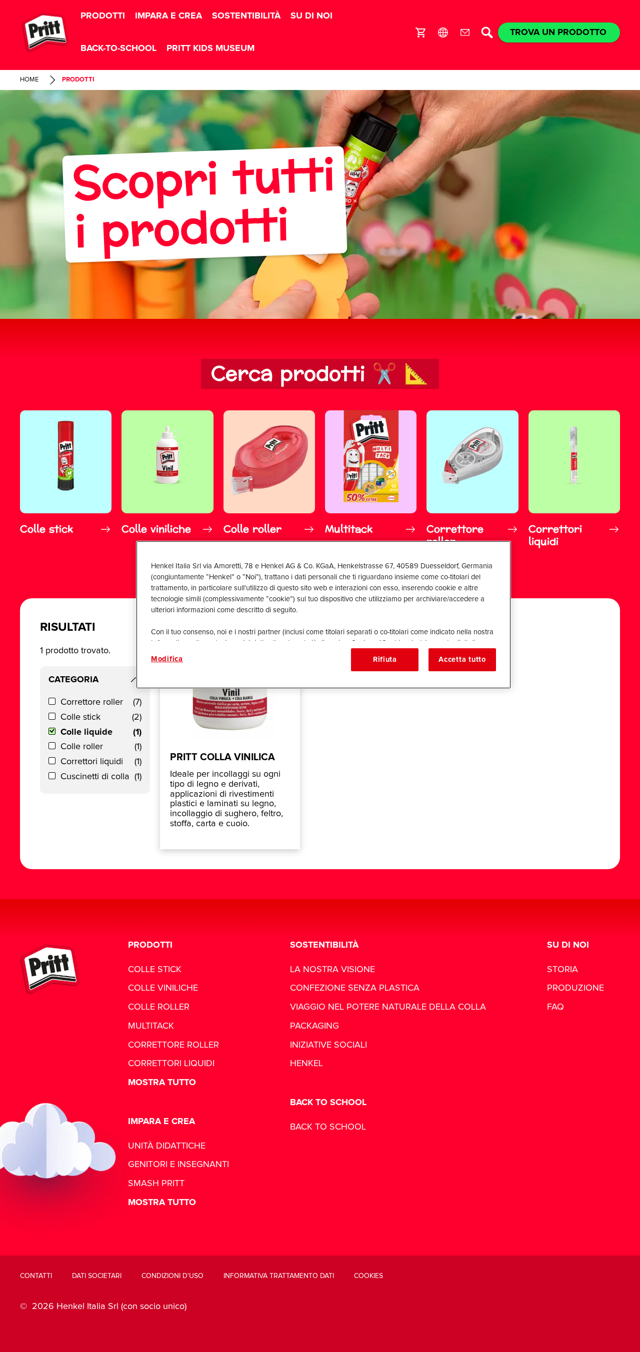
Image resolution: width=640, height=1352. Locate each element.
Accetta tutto (462, 659)
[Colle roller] (269, 478)
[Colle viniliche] (167, 478)
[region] (323, 615)
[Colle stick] (66, 478)
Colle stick (101, 717)
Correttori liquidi (101, 761)
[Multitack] (370, 478)
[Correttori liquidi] (574, 478)
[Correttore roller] (472, 478)
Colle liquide (101, 732)
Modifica (167, 659)
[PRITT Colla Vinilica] (230, 733)
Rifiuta (385, 659)
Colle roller (101, 746)
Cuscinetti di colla (101, 776)
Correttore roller (101, 702)
